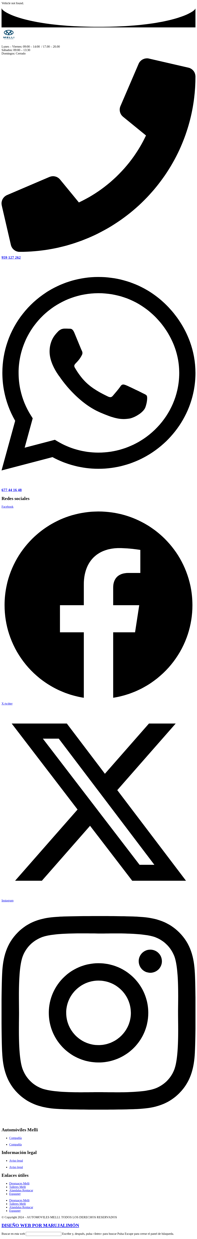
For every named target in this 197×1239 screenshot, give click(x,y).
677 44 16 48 (12, 490)
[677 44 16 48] (98, 483)
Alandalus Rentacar (21, 1190)
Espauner (15, 1193)
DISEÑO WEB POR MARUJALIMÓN (40, 1225)
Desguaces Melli (19, 1183)
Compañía (15, 1138)
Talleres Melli (17, 1187)
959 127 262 (11, 257)
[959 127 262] (98, 250)
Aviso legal (16, 1160)
